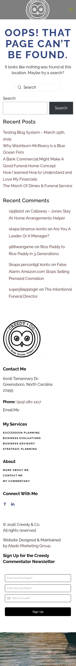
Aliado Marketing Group (29, 545)
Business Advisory (19, 443)
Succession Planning (21, 432)
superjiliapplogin (23, 289)
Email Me (11, 410)
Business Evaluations (22, 438)
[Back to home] (38, 9)
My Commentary (16, 481)
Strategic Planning (20, 448)
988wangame (21, 246)
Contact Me (13, 475)
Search (9, 98)
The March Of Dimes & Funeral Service (37, 185)
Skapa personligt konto (29, 264)
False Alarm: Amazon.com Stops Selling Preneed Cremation (39, 271)
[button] (71, 9)
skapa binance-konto (28, 229)
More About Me (16, 470)
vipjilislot (16, 211)
